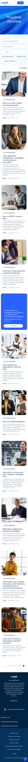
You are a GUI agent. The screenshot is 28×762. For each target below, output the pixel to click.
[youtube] (10, 704)
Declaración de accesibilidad (14, 749)
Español (14, 753)
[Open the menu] (25, 2)
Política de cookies (14, 742)
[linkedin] (7, 704)
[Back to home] (4, 2)
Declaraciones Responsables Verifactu (14, 746)
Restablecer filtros (21, 56)
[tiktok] (17, 704)
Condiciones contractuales (14, 736)
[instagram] (14, 704)
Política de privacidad (14, 739)
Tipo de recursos (8, 46)
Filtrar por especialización (11, 41)
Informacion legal (14, 733)
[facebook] (20, 704)
